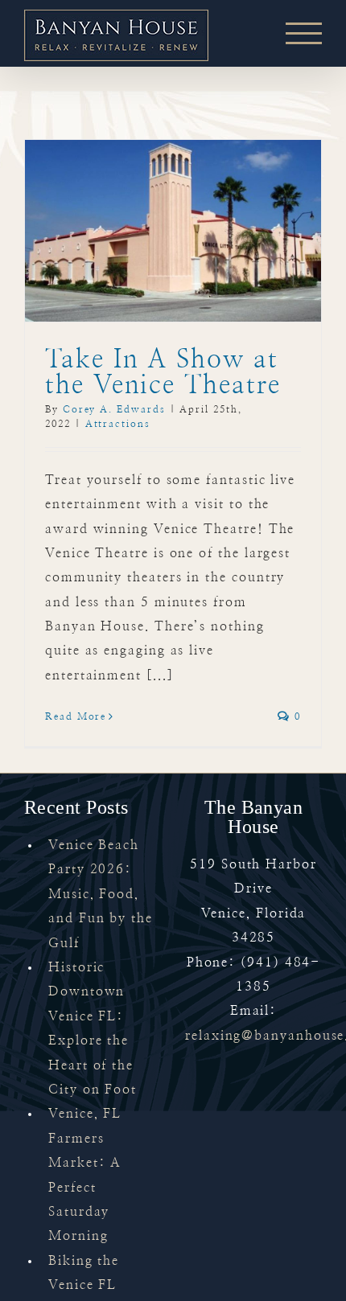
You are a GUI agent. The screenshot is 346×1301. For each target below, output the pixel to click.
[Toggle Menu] (304, 33)
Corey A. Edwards (114, 409)
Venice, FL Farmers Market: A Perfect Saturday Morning (85, 1174)
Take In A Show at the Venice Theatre (163, 372)
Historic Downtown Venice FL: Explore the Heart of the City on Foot (92, 1028)
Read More (75, 716)
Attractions (117, 424)
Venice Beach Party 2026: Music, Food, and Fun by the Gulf (100, 894)
